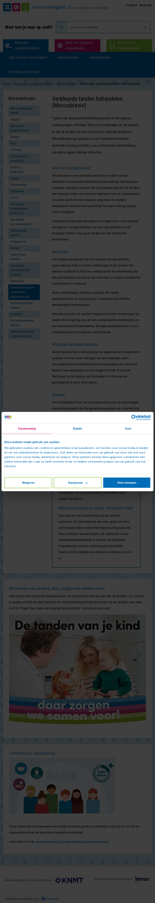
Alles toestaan (126, 482)
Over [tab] (128, 428)
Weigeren (28, 482)
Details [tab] (77, 428)
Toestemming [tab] (27, 428)
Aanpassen (75, 482)
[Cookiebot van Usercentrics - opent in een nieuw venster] (134, 417)
